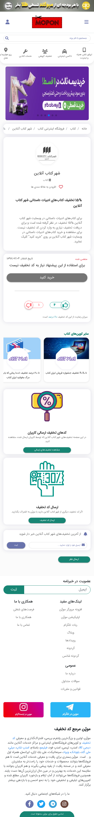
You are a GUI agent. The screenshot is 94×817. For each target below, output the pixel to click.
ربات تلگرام (70, 625)
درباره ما (70, 673)
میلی (12, 747)
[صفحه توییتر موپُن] (41, 804)
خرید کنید (47, 277)
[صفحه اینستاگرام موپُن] (64, 804)
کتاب (73, 128)
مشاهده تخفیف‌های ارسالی (47, 450)
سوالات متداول (70, 681)
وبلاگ (70, 632)
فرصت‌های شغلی (23, 609)
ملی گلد (86, 752)
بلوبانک (74, 752)
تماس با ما (23, 625)
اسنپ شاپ (22, 747)
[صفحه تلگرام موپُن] (53, 804)
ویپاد (66, 752)
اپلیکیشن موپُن (70, 617)
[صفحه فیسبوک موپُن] (29, 804)
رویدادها (70, 640)
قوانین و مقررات (70, 689)
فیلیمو (43, 747)
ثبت (16, 545)
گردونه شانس (70, 656)
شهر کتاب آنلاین (22, 128)
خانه (84, 128)
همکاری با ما (23, 617)
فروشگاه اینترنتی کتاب (51, 128)
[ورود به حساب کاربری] (7, 22)
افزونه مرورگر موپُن (70, 609)
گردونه (71, 648)
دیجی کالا (85, 747)
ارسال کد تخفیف (47, 520)
